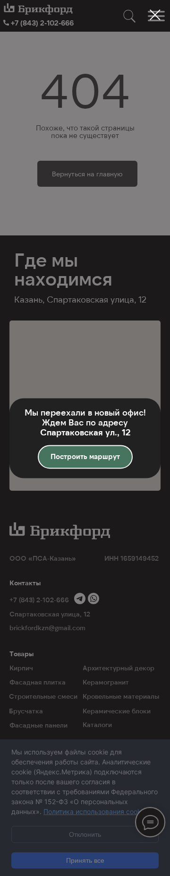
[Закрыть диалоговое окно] (155, 15)
